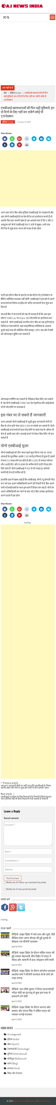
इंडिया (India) (15, 92)
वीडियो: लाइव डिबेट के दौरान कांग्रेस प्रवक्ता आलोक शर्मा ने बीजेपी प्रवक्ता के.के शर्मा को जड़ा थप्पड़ (33, 974)
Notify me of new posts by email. (21, 889)
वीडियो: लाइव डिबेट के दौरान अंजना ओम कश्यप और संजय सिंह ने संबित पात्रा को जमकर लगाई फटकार (31, 1010)
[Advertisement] (28, 53)
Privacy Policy (43, 1101)
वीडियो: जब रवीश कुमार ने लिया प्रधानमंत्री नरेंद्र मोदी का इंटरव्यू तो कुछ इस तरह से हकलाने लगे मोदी (33, 992)
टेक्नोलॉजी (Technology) (18, 1048)
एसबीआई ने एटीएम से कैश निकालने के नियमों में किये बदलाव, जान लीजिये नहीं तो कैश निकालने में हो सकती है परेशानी (26, 798)
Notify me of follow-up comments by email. (26, 882)
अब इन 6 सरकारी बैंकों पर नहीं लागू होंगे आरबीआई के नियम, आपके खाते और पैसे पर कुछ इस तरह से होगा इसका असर (26, 787)
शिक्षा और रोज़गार (14, 1073)
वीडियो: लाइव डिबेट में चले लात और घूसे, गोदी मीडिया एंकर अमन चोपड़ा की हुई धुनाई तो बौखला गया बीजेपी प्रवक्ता (33, 938)
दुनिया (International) (17, 1053)
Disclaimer (32, 1101)
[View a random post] (4, 17)
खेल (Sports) (13, 1044)
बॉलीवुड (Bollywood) (16, 1058)
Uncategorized (14, 1034)
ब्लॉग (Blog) (12, 1063)
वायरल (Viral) (13, 1068)
